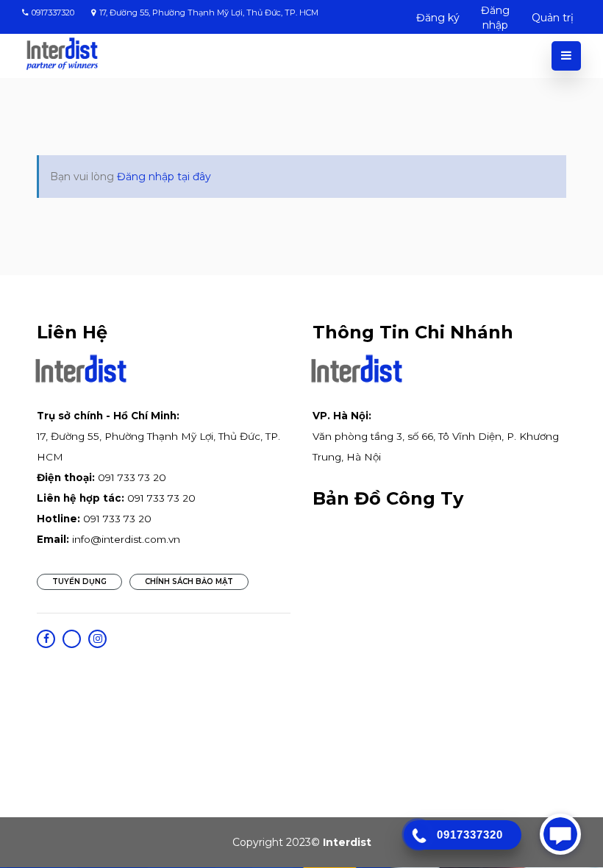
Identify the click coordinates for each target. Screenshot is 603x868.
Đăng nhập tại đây (164, 176)
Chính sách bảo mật (189, 581)
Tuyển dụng (79, 581)
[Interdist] (62, 54)
